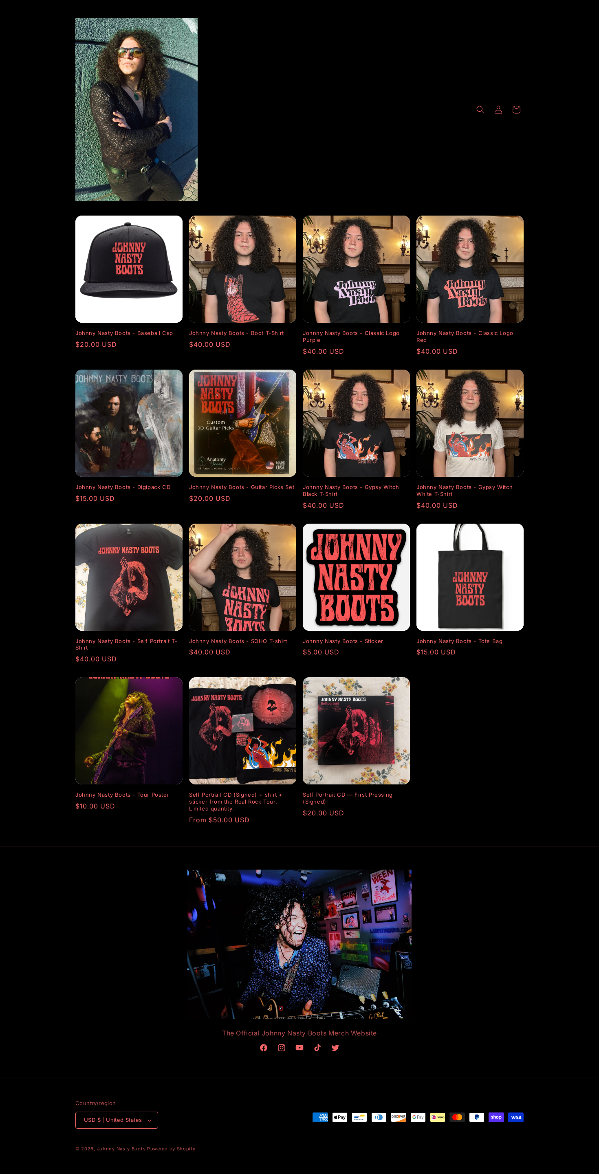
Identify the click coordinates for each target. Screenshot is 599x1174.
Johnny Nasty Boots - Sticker (343, 641)
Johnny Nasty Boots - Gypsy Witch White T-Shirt (464, 490)
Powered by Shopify (171, 1149)
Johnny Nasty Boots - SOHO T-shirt (238, 641)
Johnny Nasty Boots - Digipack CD (122, 487)
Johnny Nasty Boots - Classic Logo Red (464, 336)
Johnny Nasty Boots (121, 1149)
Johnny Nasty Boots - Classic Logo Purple (351, 336)
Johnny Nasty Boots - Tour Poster (122, 794)
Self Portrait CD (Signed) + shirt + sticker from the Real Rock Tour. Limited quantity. (236, 801)
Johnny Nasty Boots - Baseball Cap (124, 333)
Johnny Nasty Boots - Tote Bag (459, 641)
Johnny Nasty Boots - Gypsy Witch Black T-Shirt (351, 490)
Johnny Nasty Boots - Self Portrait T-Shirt (126, 644)
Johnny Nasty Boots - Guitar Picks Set (241, 487)
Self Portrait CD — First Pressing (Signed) (348, 798)
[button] (480, 110)
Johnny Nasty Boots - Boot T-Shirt (236, 333)
